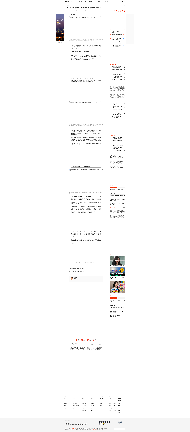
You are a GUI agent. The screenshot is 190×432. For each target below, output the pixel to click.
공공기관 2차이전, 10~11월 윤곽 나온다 (116, 189)
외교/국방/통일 (75, 403)
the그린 (92, 410)
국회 (74, 398)
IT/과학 (110, 408)
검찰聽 (83, 408)
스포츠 (119, 398)
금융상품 (65, 403)
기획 (101, 405)
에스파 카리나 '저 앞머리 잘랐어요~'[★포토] (117, 265)
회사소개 (66, 428)
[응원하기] (78, 277)
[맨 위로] (188, 428)
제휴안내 (92, 428)
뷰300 (74, 408)
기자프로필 (120, 408)
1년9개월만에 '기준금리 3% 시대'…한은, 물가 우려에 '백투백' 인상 (117, 71)
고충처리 (102, 428)
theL (95, 1)
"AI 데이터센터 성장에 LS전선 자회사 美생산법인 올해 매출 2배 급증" (117, 67)
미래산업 (110, 410)
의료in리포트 (93, 403)
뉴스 (92, 398)
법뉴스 (83, 398)
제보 (119, 410)
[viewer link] (101, 37)
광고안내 (89, 428)
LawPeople (84, 410)
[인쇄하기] (124, 11)
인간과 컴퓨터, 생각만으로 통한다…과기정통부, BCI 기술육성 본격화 (117, 142)
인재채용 (69, 428)
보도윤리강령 (105, 428)
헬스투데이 (93, 408)
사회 (110, 403)
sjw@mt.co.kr (76, 278)
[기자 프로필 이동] (71, 278)
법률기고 (83, 412)
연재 (101, 403)
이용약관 (86, 428)
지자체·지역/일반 (76, 405)
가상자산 (65, 405)
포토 (119, 405)
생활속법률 (84, 403)
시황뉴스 (65, 398)
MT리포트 (81, 1)
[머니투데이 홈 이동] (68, 420)
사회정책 (115, 403)
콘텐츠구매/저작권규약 (97, 428)
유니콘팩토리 (105, 1)
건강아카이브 (93, 405)
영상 (119, 403)
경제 (114, 398)
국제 (114, 408)
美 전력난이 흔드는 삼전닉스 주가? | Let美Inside (117, 278)
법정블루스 (84, 405)
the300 (90, 1)
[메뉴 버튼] (124, 1)
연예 (119, 396)
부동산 (110, 405)
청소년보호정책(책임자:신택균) (80, 428)
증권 (85, 1)
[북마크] (122, 11)
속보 (110, 412)
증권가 (65, 408)
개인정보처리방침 (73, 428)
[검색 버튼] (122, 1)
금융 (110, 398)
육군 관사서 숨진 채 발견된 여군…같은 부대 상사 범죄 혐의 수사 (117, 145)
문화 (114, 405)
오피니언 (115, 410)
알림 (119, 412)
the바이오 (99, 1)
